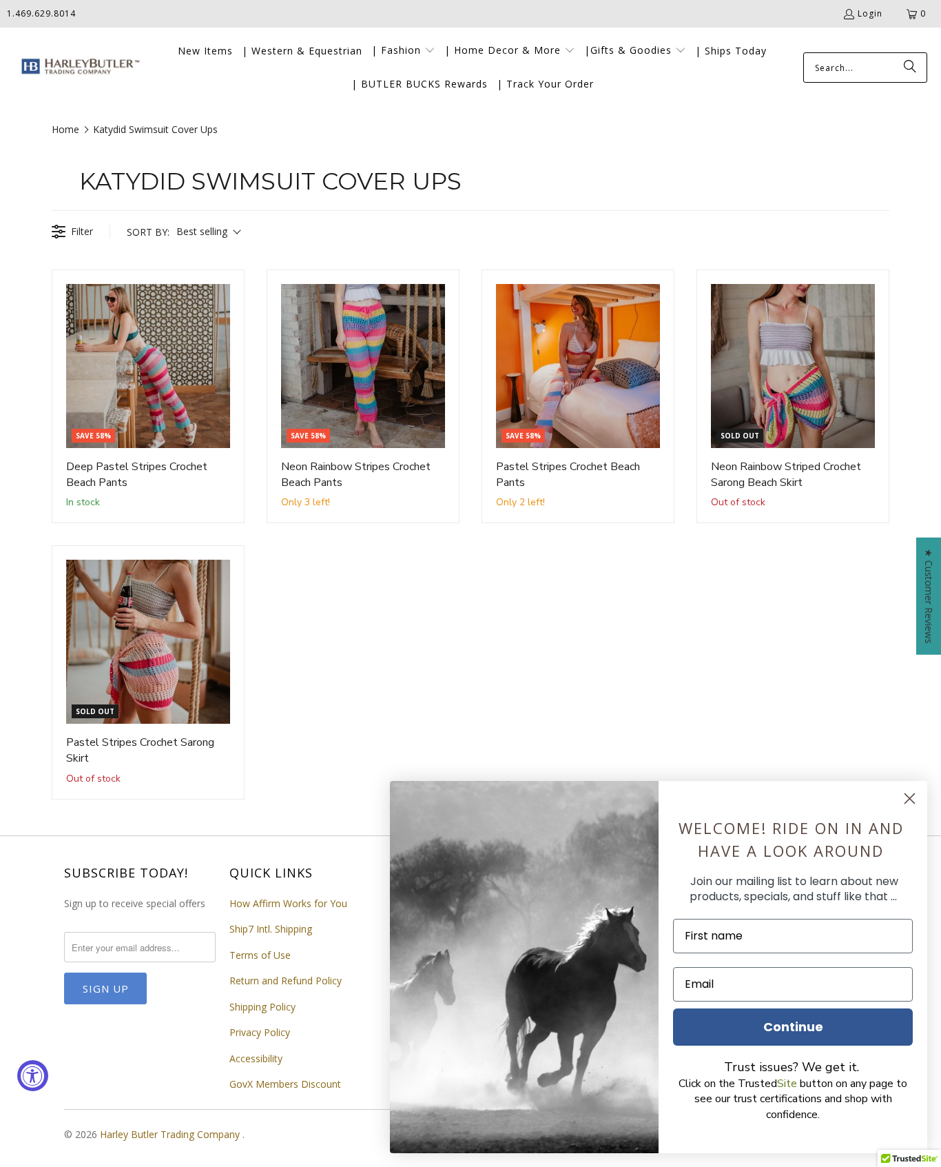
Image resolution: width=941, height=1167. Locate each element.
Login (870, 13)
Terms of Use (260, 955)
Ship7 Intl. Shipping (270, 928)
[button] (403, 51)
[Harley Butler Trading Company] (77, 67)
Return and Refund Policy (285, 980)
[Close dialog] (910, 799)
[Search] (910, 67)
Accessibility (255, 1058)
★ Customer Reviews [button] (928, 595)
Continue (793, 1026)
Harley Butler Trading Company (171, 1134)
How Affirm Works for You (288, 903)
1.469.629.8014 (41, 13)
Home (65, 129)
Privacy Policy (259, 1032)
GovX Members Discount (285, 1083)
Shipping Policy (262, 1006)
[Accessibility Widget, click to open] (32, 1075)
